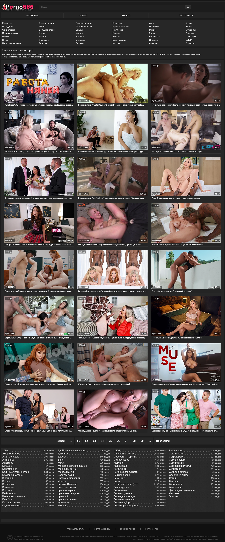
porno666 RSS (151, 529)
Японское (44, 40)
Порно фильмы (10, 33)
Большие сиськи (84, 26)
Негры (42, 33)
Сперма (190, 33)
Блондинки (7, 26)
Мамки (5, 36)
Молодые (7, 23)
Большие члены (47, 30)
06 (118, 441)
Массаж (116, 43)
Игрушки (153, 40)
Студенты (191, 30)
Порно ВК (154, 26)
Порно (16, 539)
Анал (151, 23)
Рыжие (42, 36)
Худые (189, 23)
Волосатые (154, 36)
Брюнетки (117, 23)
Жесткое (80, 36)
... (150, 441)
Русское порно (46, 23)
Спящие (153, 43)
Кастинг (79, 33)
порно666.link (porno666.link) (33, 536)
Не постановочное (11, 43)
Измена (116, 33)
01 (78, 441)
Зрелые (79, 30)
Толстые (43, 43)
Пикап (5, 40)
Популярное (186, 15)
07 (126, 441)
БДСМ (189, 40)
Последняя (163, 441)
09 (142, 441)
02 (86, 441)
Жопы (189, 26)
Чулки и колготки (120, 26)
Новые (83, 15)
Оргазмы (80, 40)
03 (94, 441)
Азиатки (116, 36)
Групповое (117, 30)
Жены (152, 33)
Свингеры (191, 36)
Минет (42, 26)
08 (134, 441)
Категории (32, 15)
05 (110, 441)
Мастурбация (119, 40)
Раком (152, 30)
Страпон (190, 43)
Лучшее (125, 15)
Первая (60, 441)
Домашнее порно (84, 23)
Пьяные (80, 43)
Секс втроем (8, 30)
